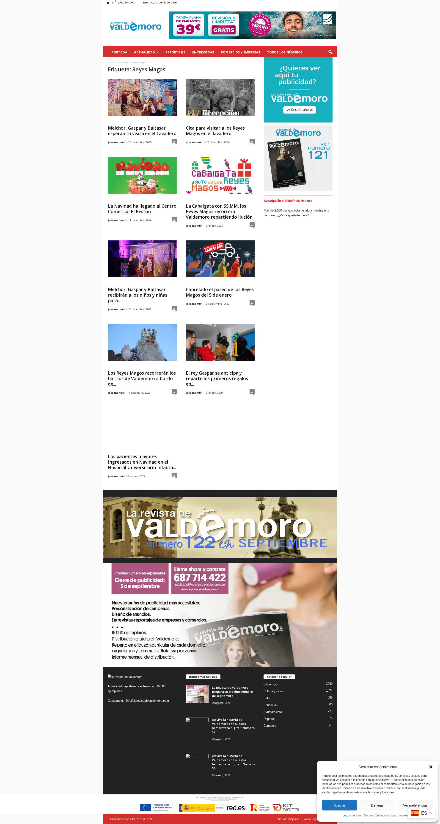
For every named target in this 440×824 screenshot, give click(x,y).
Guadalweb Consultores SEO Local (131, 819)
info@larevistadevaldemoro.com (147, 700)
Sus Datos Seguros (288, 819)
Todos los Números (284, 52)
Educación (271, 705)
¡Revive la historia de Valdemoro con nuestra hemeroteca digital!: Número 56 (233, 762)
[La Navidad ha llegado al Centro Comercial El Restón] (142, 175)
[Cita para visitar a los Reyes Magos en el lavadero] (220, 97)
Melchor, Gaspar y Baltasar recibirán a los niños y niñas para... (137, 295)
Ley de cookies (352, 815)
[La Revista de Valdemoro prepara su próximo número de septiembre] (197, 694)
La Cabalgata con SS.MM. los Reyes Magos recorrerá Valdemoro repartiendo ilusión (219, 211)
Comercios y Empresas (240, 52)
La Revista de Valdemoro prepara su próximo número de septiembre (232, 691)
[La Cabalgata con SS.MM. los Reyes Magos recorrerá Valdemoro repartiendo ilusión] (220, 175)
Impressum (405, 815)
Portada (119, 52)
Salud (267, 698)
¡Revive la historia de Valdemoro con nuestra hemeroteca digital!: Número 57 (233, 726)
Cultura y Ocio (273, 691)
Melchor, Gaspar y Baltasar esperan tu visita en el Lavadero (142, 130)
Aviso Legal (311, 819)
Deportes (269, 719)
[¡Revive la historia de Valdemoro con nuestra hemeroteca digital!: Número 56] (197, 762)
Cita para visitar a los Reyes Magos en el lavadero (215, 130)
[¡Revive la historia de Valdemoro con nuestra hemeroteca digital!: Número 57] (197, 726)
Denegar (377, 805)
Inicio (111, 62)
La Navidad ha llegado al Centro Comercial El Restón (142, 208)
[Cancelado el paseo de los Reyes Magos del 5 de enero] (220, 258)
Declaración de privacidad (380, 815)
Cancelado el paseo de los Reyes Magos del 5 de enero (220, 292)
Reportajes (175, 52)
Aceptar (339, 805)
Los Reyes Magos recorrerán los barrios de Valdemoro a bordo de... (142, 378)
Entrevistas (203, 52)
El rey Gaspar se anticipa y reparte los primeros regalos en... (217, 378)
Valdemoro (271, 684)
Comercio (270, 725)
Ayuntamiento (273, 712)
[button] (431, 767)
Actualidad (144, 52)
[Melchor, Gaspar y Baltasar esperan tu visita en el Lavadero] (142, 97)
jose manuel (116, 142)
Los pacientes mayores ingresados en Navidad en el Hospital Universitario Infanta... (142, 462)
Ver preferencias (415, 805)
